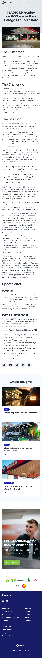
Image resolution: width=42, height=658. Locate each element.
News (27, 618)
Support (5, 621)
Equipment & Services (10, 618)
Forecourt (6, 614)
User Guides (7, 630)
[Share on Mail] (29, 365)
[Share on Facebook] (16, 365)
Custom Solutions (9, 636)
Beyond (30, 654)
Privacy (15, 650)
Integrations (7, 633)
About (27, 611)
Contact (28, 614)
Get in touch (11, 563)
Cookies (26, 650)
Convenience (7, 611)
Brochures (29, 621)
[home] (7, 3)
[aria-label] (10, 365)
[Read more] (21, 403)
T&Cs (20, 650)
